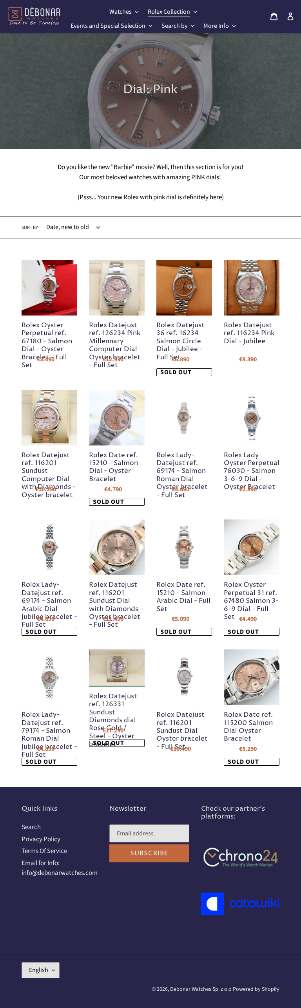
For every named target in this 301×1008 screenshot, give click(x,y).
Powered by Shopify (256, 989)
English (38, 970)
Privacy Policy (41, 839)
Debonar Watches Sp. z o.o (201, 989)
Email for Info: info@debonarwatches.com (60, 868)
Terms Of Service (44, 851)
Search (31, 827)
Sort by (30, 227)
